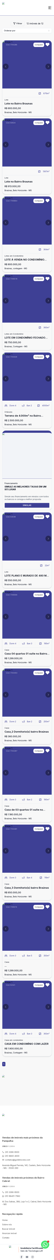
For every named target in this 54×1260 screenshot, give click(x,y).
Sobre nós (7, 1224)
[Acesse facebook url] (21, 1257)
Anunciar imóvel (9, 1233)
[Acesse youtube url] (27, 1257)
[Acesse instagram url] (32, 1257)
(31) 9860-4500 (12, 1156)
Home (5, 1220)
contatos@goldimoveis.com (17, 1160)
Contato (5, 1238)
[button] (5, 66)
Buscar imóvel (8, 1229)
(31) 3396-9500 (12, 1152)
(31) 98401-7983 (12, 1196)
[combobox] (27, 30)
